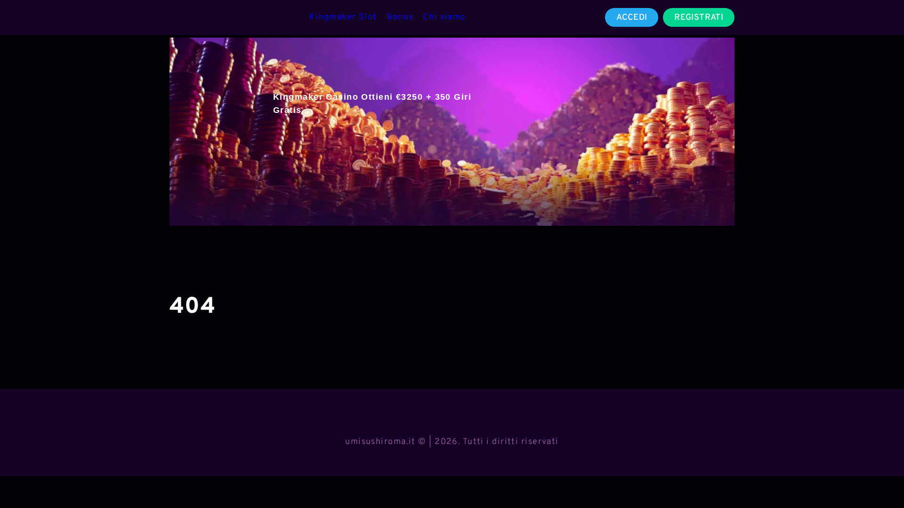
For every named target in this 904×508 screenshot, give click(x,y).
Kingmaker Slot (343, 17)
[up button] (880, 476)
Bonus (400, 17)
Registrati (698, 17)
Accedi (631, 17)
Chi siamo (444, 17)
